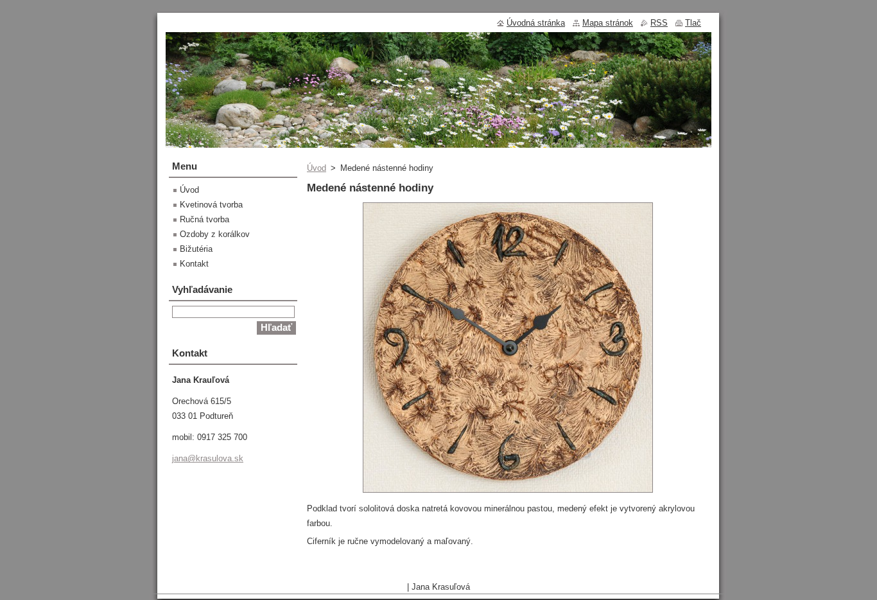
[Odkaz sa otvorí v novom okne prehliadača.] (508, 493)
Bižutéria (196, 249)
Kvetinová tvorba (211, 204)
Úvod (316, 168)
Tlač (693, 23)
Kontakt (194, 264)
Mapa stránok (607, 23)
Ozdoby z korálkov (215, 234)
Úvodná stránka (536, 23)
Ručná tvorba (204, 219)
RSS (659, 23)
